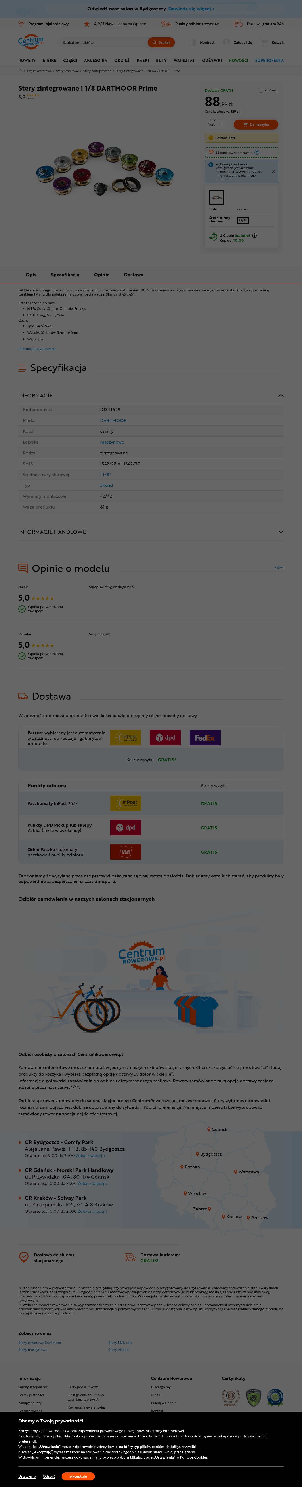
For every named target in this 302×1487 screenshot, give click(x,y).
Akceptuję (78, 1476)
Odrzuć (49, 1476)
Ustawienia (27, 1476)
